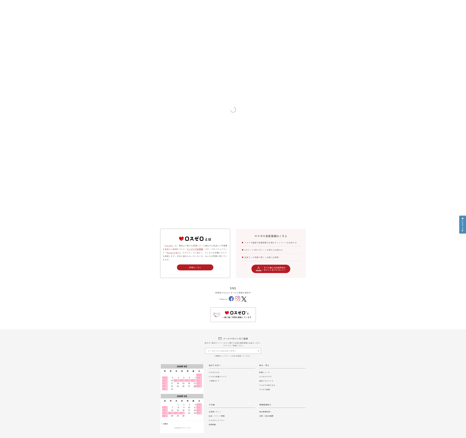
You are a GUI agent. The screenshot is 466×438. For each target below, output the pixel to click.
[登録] (258, 351)
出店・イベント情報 (217, 416)
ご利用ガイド (214, 381)
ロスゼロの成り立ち (267, 385)
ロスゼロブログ (265, 376)
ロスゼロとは (214, 372)
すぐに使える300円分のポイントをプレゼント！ (275, 268)
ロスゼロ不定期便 (195, 249)
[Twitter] (243, 299)
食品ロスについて (266, 381)
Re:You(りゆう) (173, 252)
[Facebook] (231, 300)
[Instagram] (237, 300)
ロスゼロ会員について (217, 376)
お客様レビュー (215, 411)
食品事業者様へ (265, 411)
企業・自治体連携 (266, 416)
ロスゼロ (169, 245)
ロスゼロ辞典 (264, 389)
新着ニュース (264, 372)
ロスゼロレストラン (217, 420)
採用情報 (212, 424)
